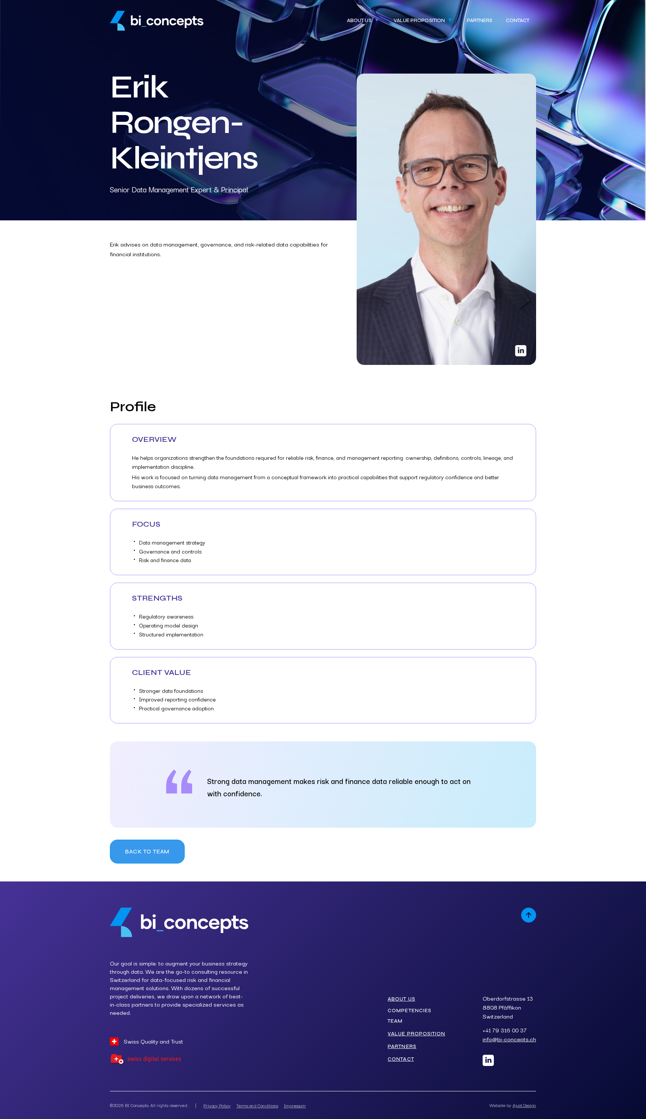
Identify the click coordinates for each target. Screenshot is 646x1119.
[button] (363, 20)
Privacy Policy (217, 1105)
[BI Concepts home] (156, 21)
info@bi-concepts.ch (509, 1039)
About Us (401, 999)
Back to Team (147, 851)
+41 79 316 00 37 (505, 1030)
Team (395, 1021)
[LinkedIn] (488, 1060)
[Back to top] (528, 915)
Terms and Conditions (257, 1105)
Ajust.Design (524, 1105)
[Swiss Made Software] (145, 1059)
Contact (517, 21)
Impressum (295, 1105)
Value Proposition (416, 1034)
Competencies (409, 1011)
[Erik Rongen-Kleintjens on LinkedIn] (520, 350)
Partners (479, 21)
